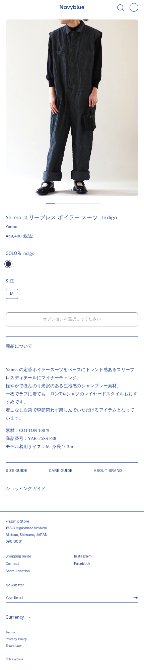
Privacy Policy (16, 639)
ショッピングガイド (26, 488)
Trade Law (13, 646)
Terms (11, 632)
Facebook (82, 564)
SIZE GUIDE (16, 470)
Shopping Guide (18, 556)
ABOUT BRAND (108, 470)
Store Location (18, 571)
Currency (15, 617)
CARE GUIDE (61, 470)
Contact (12, 564)
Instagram (83, 556)
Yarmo (11, 226)
